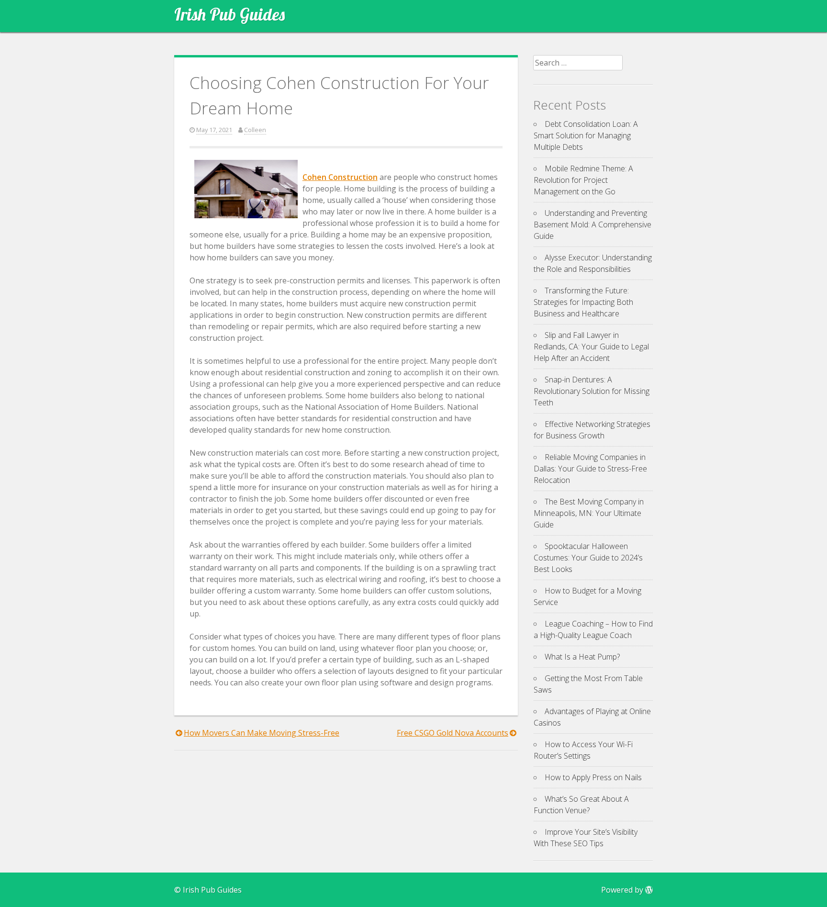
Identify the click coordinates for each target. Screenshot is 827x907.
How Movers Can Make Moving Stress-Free (261, 733)
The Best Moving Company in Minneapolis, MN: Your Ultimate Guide (589, 513)
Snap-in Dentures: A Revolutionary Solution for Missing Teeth (591, 391)
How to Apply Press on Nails (593, 777)
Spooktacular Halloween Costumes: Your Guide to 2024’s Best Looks (588, 557)
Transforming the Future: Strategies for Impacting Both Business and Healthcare (583, 302)
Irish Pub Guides (229, 14)
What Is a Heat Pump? (582, 656)
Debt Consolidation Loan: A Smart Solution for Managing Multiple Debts (586, 135)
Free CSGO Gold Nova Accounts (452, 733)
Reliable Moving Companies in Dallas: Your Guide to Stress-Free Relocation (590, 468)
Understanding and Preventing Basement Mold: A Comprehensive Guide (592, 224)
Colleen (255, 129)
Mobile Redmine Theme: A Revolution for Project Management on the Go (583, 180)
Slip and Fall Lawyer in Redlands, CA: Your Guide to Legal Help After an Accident (591, 346)
